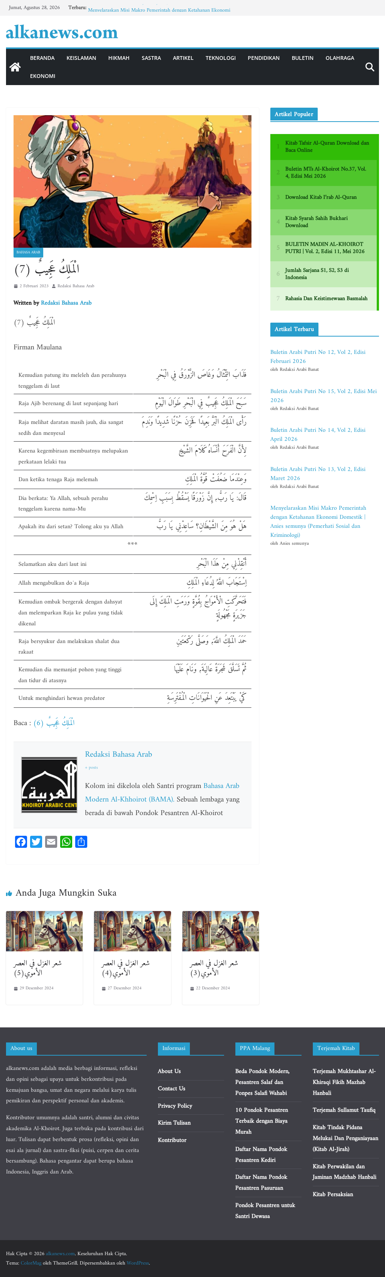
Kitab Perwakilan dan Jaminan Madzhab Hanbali (344, 1172)
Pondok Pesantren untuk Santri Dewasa (265, 1211)
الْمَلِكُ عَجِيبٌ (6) (53, 723)
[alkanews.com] (15, 67)
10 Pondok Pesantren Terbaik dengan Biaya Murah (261, 1121)
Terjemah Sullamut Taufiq (344, 1110)
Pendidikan (264, 57)
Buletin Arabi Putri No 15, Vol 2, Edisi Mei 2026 (323, 396)
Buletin (303, 57)
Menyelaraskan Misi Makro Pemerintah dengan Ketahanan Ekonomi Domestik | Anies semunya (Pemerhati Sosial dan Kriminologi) (318, 522)
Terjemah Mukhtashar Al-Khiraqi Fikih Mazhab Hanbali (344, 1082)
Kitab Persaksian (333, 1194)
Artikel (183, 57)
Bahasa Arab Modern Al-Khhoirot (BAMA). (162, 793)
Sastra (151, 57)
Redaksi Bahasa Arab (76, 286)
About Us (169, 1071)
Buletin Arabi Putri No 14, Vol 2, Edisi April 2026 (317, 435)
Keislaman (81, 57)
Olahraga (340, 57)
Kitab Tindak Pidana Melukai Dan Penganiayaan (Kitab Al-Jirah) (345, 1138)
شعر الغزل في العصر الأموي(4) (126, 968)
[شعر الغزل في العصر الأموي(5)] (44, 916)
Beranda (42, 57)
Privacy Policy (175, 1106)
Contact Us (171, 1088)
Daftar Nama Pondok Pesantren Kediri (261, 1155)
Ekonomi (42, 75)
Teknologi (221, 57)
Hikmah (119, 57)
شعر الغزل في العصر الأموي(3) (214, 968)
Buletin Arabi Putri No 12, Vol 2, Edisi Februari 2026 (317, 357)
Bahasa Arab (28, 252)
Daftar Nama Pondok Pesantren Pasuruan (261, 1182)
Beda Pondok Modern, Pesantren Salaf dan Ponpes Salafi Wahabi (262, 1082)
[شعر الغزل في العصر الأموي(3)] (220, 916)
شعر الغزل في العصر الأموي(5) (38, 968)
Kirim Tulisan (174, 1123)
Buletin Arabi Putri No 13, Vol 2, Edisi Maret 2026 (142, 7)
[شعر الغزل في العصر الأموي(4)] (132, 916)
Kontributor (172, 1140)
